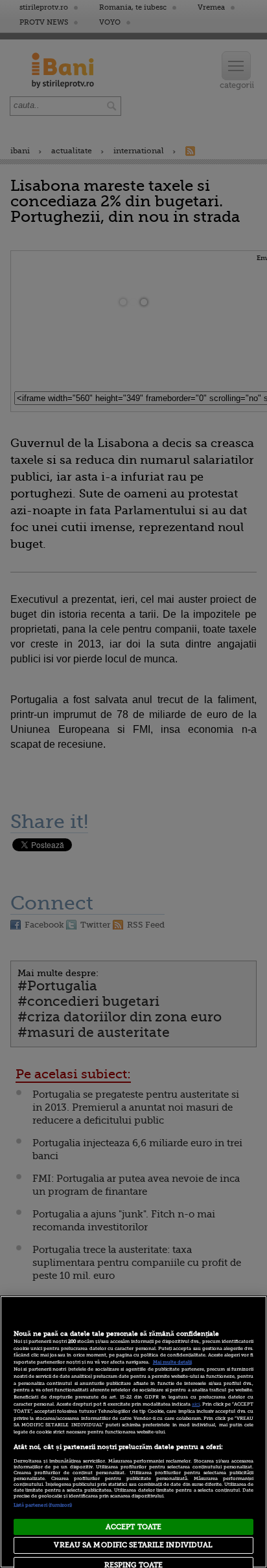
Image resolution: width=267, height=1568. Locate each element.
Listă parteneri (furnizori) (43, 1505)
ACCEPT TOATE (133, 1527)
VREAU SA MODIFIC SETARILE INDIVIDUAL (133, 1545)
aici (196, 1404)
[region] (133, 1432)
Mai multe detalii (172, 1362)
